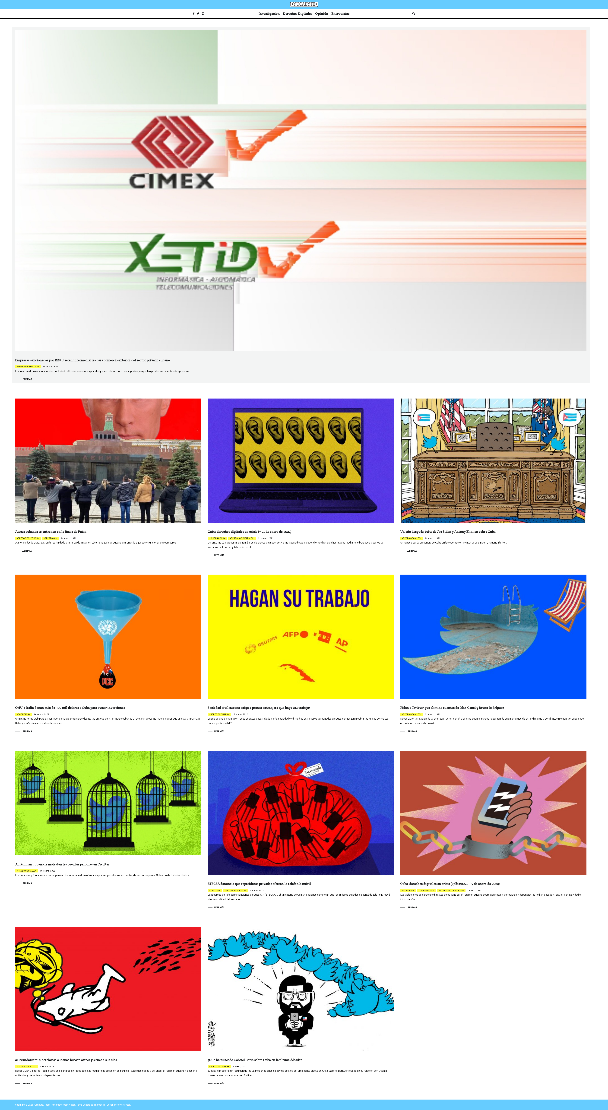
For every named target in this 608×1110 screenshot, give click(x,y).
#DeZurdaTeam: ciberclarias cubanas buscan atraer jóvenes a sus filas (66, 1060)
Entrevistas (340, 13)
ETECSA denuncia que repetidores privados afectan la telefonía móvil (259, 884)
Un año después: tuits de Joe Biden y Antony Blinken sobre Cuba (447, 532)
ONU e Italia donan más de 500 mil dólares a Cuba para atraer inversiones (70, 708)
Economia (23, 714)
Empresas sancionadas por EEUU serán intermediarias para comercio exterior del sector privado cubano (92, 360)
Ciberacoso (217, 538)
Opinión (321, 13)
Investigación (269, 13)
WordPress (124, 1105)
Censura (408, 890)
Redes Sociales (411, 538)
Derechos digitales (242, 538)
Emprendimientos (28, 367)
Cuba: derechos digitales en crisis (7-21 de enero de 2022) (249, 532)
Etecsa (215, 890)
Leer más (27, 379)
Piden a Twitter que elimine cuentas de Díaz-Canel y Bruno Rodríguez (452, 708)
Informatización (235, 890)
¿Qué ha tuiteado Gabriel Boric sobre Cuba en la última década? (255, 1060)
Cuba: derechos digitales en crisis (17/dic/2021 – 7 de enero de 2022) (450, 884)
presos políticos (28, 538)
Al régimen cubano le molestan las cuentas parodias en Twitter (62, 864)
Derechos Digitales (297, 13)
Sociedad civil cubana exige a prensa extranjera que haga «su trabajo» (259, 708)
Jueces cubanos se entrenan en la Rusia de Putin (50, 532)
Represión (50, 538)
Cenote (86, 1105)
